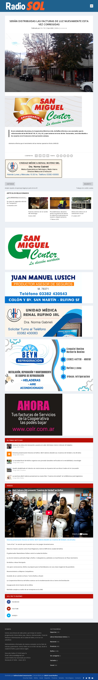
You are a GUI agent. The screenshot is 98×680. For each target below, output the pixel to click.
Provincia (23, 470)
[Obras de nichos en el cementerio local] (81, 203)
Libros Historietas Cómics (58, 637)
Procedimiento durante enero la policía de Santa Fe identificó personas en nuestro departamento (59, 214)
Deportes (53, 632)
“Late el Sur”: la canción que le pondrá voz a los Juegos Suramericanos (30, 544)
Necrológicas (69, 678)
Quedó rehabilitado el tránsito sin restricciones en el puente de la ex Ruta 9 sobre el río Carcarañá (46, 468)
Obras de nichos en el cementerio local (79, 212)
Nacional (53, 642)
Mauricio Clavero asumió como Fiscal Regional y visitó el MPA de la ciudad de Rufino (35, 549)
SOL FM (42, 28)
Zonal (52, 665)
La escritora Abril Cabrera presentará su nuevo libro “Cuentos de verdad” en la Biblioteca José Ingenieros (48, 476)
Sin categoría (54, 656)
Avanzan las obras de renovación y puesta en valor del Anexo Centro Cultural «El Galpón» (42, 445)
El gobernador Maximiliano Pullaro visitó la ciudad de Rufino (27, 553)
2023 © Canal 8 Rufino (51, 675)
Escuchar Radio (27, 678)
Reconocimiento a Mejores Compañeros (20, 571)
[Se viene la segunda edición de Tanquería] (16, 198)
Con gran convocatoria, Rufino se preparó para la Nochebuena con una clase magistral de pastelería (40, 567)
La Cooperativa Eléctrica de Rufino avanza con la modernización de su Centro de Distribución (38, 580)
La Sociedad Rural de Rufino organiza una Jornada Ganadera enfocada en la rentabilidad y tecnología (47, 460)
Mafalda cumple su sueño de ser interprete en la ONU (25, 589)
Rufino (57, 28)
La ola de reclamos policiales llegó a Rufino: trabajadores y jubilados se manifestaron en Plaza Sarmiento (42, 558)
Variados (53, 660)
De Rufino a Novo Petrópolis (16, 562)
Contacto (78, 678)
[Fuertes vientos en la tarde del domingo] (38, 203)
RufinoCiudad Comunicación (23, 675)
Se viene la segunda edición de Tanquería (16, 202)
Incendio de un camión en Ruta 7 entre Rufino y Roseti (25, 576)
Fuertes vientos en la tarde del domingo (38, 212)
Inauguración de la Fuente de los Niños (20, 585)
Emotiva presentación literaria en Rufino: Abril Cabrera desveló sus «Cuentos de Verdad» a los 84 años (47, 453)
